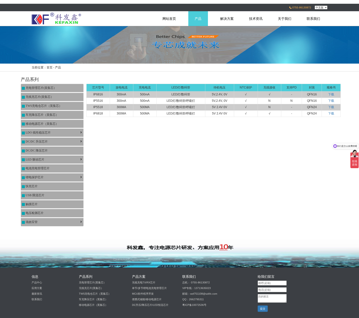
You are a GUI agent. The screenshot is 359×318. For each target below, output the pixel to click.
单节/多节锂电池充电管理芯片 (149, 288)
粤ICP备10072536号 (194, 304)
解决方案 (227, 19)
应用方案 (37, 288)
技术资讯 (256, 19)
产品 (198, 19)
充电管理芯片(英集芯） (92, 282)
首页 (50, 67)
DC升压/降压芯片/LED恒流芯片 (150, 304)
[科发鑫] (69, 18)
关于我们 (284, 19)
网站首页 (169, 19)
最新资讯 (37, 293)
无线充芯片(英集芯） (91, 288)
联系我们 (313, 19)
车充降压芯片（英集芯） (93, 299)
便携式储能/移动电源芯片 (147, 299)
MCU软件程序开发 (143, 293)
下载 (331, 94)
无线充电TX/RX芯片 (143, 282)
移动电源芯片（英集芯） (93, 304)
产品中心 (37, 282)
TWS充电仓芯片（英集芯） (95, 293)
